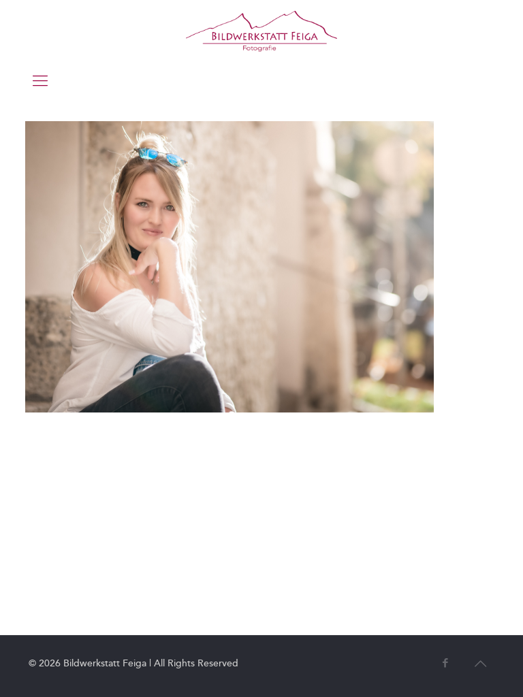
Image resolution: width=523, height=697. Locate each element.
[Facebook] (445, 663)
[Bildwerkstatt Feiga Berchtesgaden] (261, 31)
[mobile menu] (40, 81)
